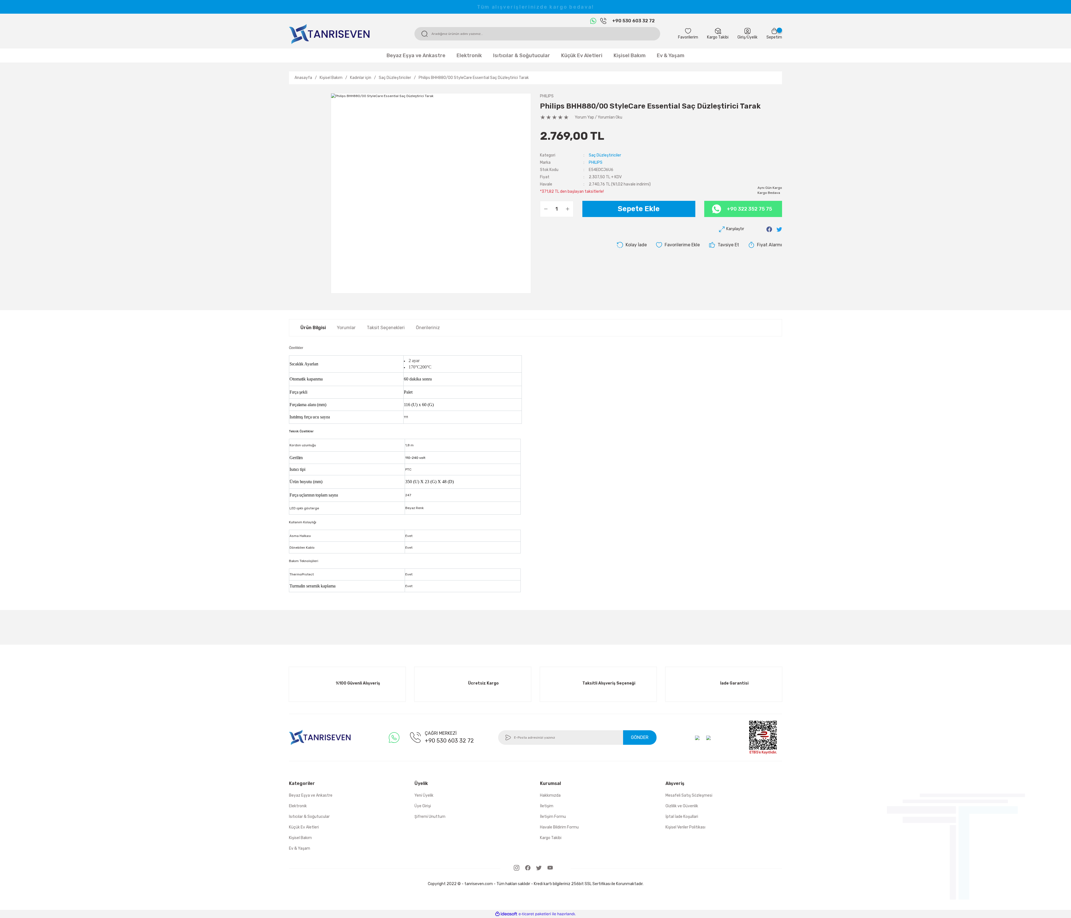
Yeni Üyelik (423, 795)
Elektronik (298, 806)
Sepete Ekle (639, 208)
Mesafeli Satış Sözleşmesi (688, 795)
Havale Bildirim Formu (559, 827)
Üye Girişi (422, 806)
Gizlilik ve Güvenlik (681, 806)
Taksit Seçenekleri (386, 327)
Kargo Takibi (550, 837)
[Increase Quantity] (567, 209)
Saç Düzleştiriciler (605, 155)
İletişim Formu (553, 816)
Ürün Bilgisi (313, 327)
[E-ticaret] (534, 914)
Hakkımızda (550, 795)
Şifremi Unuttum (429, 816)
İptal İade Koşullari (681, 816)
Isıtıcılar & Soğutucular (309, 816)
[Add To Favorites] (678, 245)
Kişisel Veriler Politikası (685, 827)
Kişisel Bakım (300, 837)
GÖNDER (639, 737)
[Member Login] (747, 31)
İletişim (546, 806)
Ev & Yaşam (299, 848)
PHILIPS (547, 96)
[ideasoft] (506, 914)
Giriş (741, 37)
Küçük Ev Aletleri (304, 827)
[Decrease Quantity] (545, 209)
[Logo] (329, 34)
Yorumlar (346, 327)
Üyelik (752, 37)
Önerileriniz (428, 327)
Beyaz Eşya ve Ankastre (310, 795)
